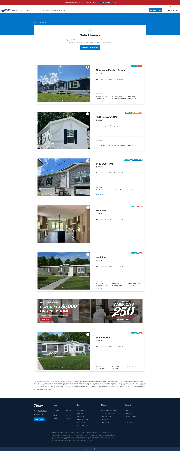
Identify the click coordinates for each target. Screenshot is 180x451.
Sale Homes (80, 416)
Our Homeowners (52, 10)
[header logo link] (6, 10)
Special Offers (28, 10)
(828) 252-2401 (174, 6)
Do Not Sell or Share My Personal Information (106, 449)
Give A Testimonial (130, 416)
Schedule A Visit (155, 10)
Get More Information (90, 47)
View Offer (46, 319)
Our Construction (39, 10)
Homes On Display (82, 422)
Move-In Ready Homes (83, 419)
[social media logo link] (34, 432)
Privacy (91, 449)
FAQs (126, 419)
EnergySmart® (105, 419)
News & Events (129, 422)
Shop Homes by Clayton (107, 413)
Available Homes (17, 10)
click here (66, 315)
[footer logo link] (38, 405)
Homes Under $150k (82, 425)
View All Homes (40, 23)
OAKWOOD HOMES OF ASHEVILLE (153, 6)
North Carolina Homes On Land (109, 410)
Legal (86, 449)
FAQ (165, 6)
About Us (62, 10)
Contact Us (39, 419)
